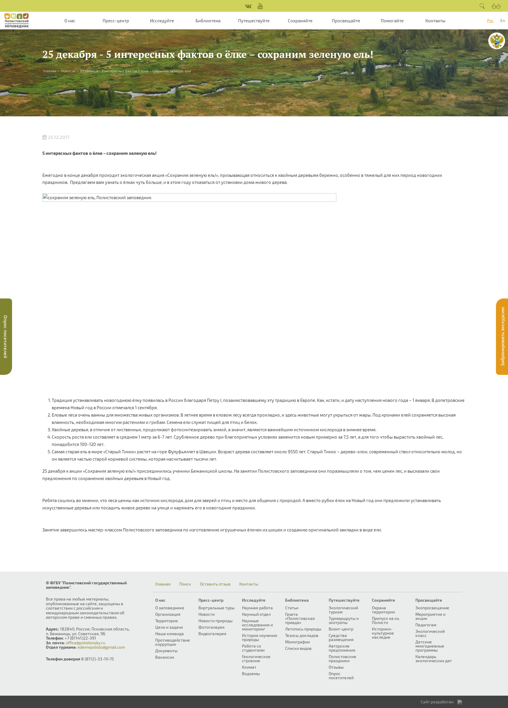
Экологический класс (430, 633)
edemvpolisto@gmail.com (101, 647)
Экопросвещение (432, 607)
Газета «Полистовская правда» (300, 618)
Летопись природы (303, 628)
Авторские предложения (342, 647)
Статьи (291, 607)
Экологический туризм (343, 609)
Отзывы (336, 667)
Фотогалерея (211, 627)
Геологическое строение (256, 658)
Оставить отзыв (215, 584)
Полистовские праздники (342, 658)
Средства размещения (341, 637)
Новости (68, 71)
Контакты (435, 20)
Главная (163, 584)
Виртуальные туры (216, 607)
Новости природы (215, 620)
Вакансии (164, 657)
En (502, 20)
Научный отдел (256, 614)
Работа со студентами (253, 647)
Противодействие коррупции (172, 642)
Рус (490, 20)
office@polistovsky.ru (85, 642)
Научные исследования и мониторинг (257, 624)
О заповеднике (169, 607)
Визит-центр (341, 628)
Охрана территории (383, 609)
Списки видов (298, 648)
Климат (249, 667)
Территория (166, 620)
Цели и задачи (169, 627)
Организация (168, 614)
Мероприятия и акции (430, 616)
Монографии (297, 641)
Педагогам (425, 624)
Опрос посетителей (341, 675)
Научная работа (257, 607)
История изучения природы (259, 637)
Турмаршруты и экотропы (344, 620)
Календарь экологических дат (433, 658)
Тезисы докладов (301, 635)
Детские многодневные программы (429, 645)
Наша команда (169, 633)
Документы (166, 650)
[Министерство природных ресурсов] (496, 40)
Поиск (185, 584)
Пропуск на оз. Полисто (386, 620)
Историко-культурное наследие (383, 633)
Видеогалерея (212, 633)
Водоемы (251, 673)
